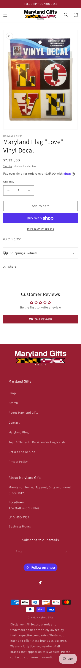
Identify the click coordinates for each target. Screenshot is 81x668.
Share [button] (12, 267)
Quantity (8, 182)
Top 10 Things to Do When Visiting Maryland (39, 442)
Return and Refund (22, 452)
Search (13, 403)
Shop (12, 393)
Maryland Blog (19, 432)
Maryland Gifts (45, 617)
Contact (14, 422)
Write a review (40, 319)
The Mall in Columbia (24, 508)
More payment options (40, 228)
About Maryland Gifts (23, 412)
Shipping (7, 166)
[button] (5, 15)
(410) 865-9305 (19, 517)
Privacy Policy (18, 462)
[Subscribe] (65, 552)
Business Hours (20, 526)
